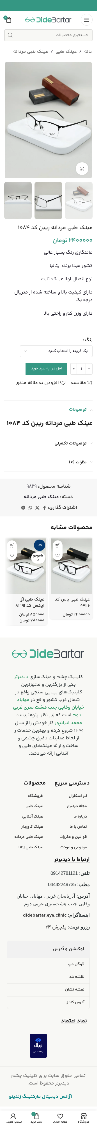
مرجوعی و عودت (73, 847)
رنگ (89, 340)
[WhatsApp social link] (30, 508)
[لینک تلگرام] (23, 508)
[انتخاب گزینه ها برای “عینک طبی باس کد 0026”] (58, 545)
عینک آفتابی (32, 817)
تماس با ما (78, 827)
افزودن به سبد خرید (46, 368)
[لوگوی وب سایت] (48, 19)
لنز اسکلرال (78, 796)
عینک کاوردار (32, 827)
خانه (88, 51)
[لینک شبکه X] (37, 508)
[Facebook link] (44, 508)
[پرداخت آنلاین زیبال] (38, 1045)
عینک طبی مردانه (30, 51)
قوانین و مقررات (73, 837)
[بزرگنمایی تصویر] (82, 168)
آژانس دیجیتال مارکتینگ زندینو (40, 1096)
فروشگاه (35, 796)
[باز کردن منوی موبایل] (86, 19)
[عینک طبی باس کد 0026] (71, 566)
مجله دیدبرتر (77, 806)
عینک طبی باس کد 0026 (72, 602)
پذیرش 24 (56, 927)
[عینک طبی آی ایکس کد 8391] (25, 566)
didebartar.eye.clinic (44, 915)
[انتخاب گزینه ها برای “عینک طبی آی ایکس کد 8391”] (12, 545)
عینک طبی (66, 51)
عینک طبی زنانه (30, 847)
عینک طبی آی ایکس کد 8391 (29, 602)
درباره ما (80, 817)
